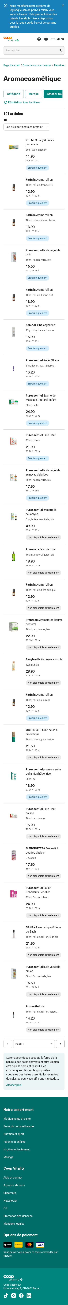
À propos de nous (14, 1185)
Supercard (9, 1193)
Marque (34, 94)
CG (5, 1208)
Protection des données (18, 1216)
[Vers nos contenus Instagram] (13, 1295)
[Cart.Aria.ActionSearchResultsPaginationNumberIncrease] (60, 1044)
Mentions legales (13, 1223)
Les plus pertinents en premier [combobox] (24, 127)
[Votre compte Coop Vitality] (38, 39)
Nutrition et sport (13, 1134)
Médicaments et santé (17, 1118)
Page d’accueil (11, 65)
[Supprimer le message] (63, 5)
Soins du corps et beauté (37, 65)
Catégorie (13, 94)
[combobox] (29, 50)
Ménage (8, 1157)
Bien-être (59, 65)
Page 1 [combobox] (19, 1043)
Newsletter (10, 1200)
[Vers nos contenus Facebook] (21, 1295)
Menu (60, 39)
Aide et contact (12, 1177)
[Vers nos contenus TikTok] (5, 1295)
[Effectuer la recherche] (60, 50)
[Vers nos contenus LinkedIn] (29, 1295)
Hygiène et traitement (16, 1149)
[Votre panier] (46, 39)
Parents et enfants (14, 1141)
